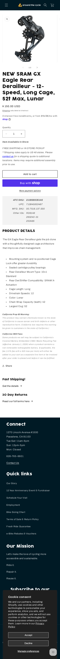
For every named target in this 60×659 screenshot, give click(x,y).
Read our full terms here (15, 401)
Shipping (6, 110)
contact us (8, 156)
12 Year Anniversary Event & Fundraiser (28, 490)
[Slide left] (23, 67)
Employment (13, 505)
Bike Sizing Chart (15, 512)
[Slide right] (37, 67)
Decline (28, 643)
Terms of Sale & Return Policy (22, 519)
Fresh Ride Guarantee (18, 526)
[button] (6, 5)
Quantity (6, 127)
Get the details (10, 386)
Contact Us (12, 463)
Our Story (11, 483)
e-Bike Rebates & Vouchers (21, 533)
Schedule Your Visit (16, 498)
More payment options (30, 191)
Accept (28, 635)
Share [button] (9, 366)
